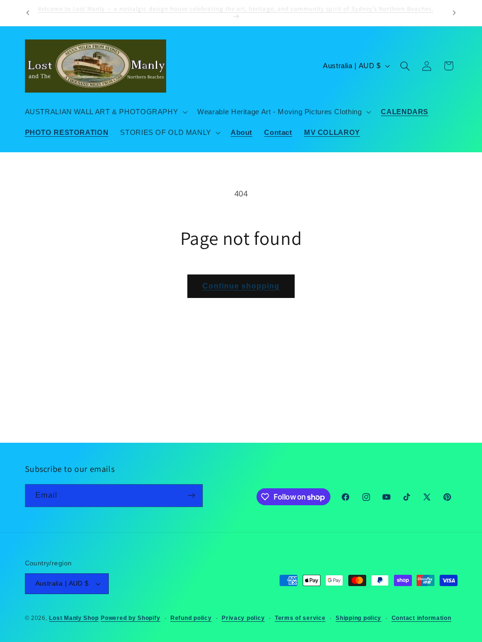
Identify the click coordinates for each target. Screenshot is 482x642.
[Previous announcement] (27, 12)
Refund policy (191, 618)
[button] (105, 112)
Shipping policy (358, 618)
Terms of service (300, 618)
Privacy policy (243, 618)
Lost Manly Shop (73, 618)
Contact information (421, 618)
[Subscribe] (191, 495)
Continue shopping (241, 286)
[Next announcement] (454, 12)
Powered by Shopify (130, 618)
